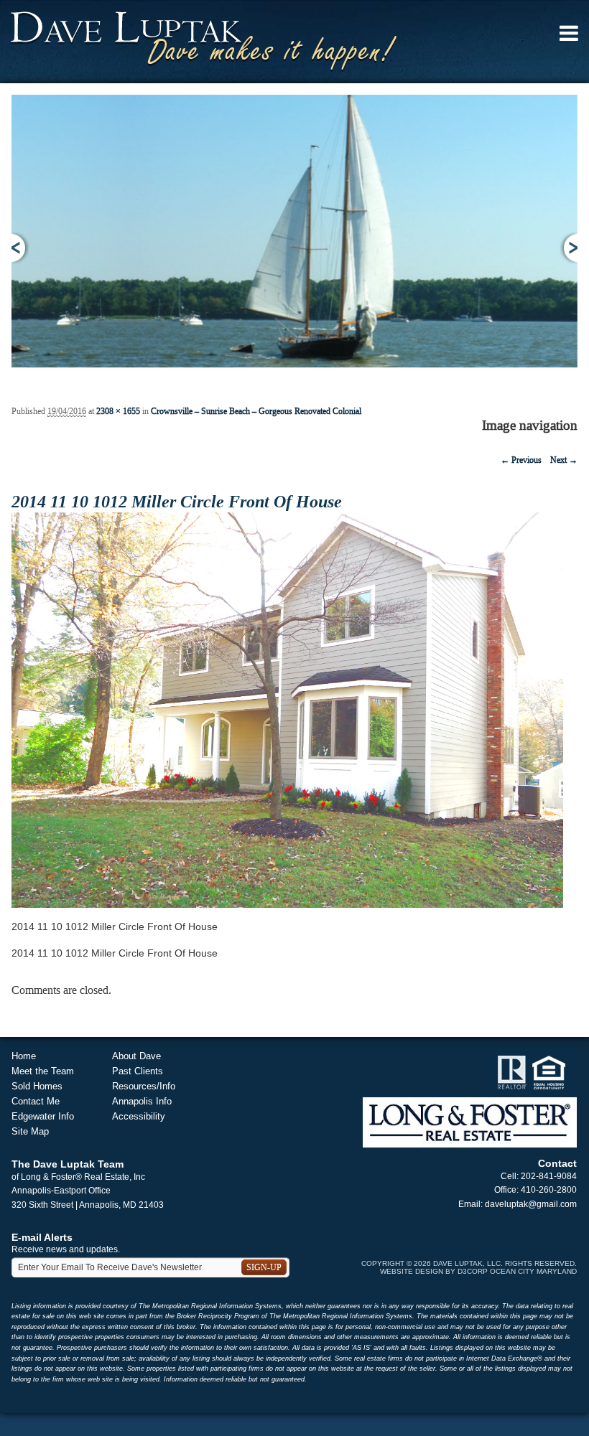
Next (569, 248)
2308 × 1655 (118, 411)
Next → (564, 460)
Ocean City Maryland (533, 1271)
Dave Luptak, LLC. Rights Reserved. (505, 1263)
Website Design (411, 1271)
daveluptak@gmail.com (531, 1204)
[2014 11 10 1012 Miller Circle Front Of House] (287, 709)
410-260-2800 (549, 1190)
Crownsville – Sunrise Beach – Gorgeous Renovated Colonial (256, 411)
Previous (20, 248)
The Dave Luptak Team (67, 1164)
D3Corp (473, 1271)
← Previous (521, 460)
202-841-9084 (549, 1176)
